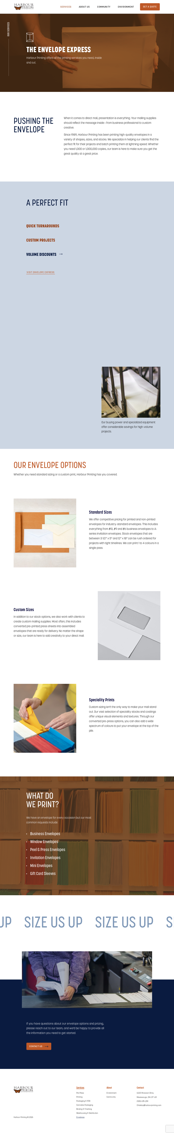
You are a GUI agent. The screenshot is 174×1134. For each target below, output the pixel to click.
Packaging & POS (83, 1101)
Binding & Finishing (84, 1109)
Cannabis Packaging (84, 1105)
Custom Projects (40, 240)
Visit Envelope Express (41, 272)
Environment (126, 7)
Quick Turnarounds (42, 226)
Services (80, 1088)
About (109, 1088)
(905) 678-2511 (142, 1101)
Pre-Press (80, 1093)
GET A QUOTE (150, 7)
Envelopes (80, 1117)
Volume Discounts (41, 255)
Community (104, 7)
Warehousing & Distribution (87, 1113)
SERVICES (65, 7)
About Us (84, 7)
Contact (140, 1088)
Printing (79, 1097)
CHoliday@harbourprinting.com (149, 1105)
